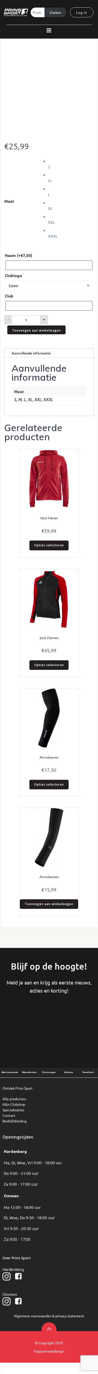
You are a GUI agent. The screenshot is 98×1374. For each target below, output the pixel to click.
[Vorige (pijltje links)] (0, 1372)
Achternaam (49, 1019)
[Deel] (4, 1366)
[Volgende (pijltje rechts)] (2, 1372)
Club (9, 295)
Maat (9, 201)
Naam (18, 255)
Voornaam (21, 1019)
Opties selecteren (49, 545)
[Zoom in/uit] (0, 1366)
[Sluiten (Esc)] (5, 1366)
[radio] (71, 164)
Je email (76, 1019)
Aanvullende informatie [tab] (31, 353)
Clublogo (13, 275)
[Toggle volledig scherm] (2, 1366)
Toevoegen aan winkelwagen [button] (49, 904)
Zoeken (55, 12)
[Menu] (49, 30)
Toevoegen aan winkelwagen (36, 330)
